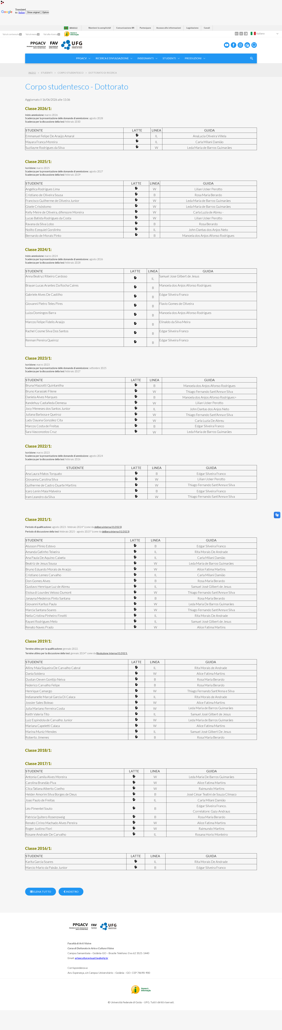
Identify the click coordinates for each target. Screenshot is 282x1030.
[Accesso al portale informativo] (141, 992)
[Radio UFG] (247, 45)
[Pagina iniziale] (35, 47)
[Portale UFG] (71, 49)
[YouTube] (226, 45)
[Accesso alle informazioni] (71, 34)
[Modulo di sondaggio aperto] (252, 58)
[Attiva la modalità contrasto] (246, 33)
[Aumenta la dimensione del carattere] (236, 33)
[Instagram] (240, 45)
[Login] (2, 3)
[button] (112, 58)
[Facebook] (233, 45)
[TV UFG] (254, 45)
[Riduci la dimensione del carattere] (241, 33)
